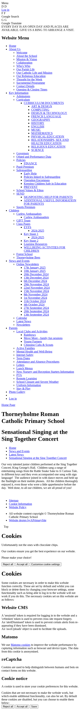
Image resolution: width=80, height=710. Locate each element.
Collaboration (24, 62)
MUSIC (36, 129)
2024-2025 (37, 230)
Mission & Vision (26, 59)
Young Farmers (33, 341)
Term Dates (23, 358)
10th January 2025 (35, 271)
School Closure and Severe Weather (37, 381)
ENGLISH (37, 126)
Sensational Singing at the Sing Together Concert (38, 458)
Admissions (23, 96)
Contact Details (25, 86)
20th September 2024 (36, 311)
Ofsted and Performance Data (33, 156)
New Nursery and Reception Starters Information (45, 371)
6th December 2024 (35, 281)
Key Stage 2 (31, 240)
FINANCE (30, 163)
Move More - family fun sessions (43, 338)
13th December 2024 (36, 277)
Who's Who (23, 66)
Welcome (21, 52)
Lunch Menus (24, 368)
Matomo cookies (20, 644)
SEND (20, 193)
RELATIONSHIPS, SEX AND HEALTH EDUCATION (50, 141)
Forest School (24, 254)
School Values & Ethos (30, 190)
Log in (5, 9)
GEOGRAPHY (40, 119)
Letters (20, 365)
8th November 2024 (35, 294)
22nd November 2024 (37, 287)
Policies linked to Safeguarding (42, 176)
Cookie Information (20, 503)
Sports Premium (25, 207)
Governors (22, 153)
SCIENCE (37, 150)
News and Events (19, 260)
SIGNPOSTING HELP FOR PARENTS (48, 197)
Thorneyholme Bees (28, 257)
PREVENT (31, 187)
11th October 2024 (35, 301)
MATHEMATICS (42, 133)
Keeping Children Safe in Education (45, 183)
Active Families (25, 348)
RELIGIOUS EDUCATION (48, 146)
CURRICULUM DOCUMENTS (44, 103)
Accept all (22, 564)
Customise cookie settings (45, 564)
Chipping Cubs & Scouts (38, 344)
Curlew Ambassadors (28, 213)
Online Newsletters (27, 264)
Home (12, 45)
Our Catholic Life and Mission (34, 72)
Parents (13, 328)
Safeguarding (24, 170)
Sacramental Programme (30, 82)
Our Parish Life (25, 69)
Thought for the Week (29, 79)
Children (14, 210)
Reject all (8, 564)
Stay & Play (23, 388)
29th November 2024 (36, 284)
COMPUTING (40, 109)
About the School (26, 55)
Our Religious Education (31, 76)
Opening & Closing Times (31, 89)
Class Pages (23, 223)
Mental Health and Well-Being (34, 351)
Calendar (21, 318)
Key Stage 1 (31, 234)
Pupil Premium (25, 166)
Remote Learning (26, 378)
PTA (19, 375)
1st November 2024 (35, 297)
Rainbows (30, 334)
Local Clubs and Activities (31, 331)
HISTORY (37, 123)
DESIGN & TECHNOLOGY (49, 113)
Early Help (30, 173)
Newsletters (23, 324)
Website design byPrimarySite (27, 520)
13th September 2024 (36, 314)
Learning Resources (35, 244)
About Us (14, 49)
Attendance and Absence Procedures (37, 361)
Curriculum (23, 99)
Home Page (8, 405)
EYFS (27, 227)
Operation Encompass (37, 180)
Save (34, 706)
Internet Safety (24, 354)
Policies (20, 160)
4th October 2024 (34, 304)
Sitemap (13, 500)
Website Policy (17, 507)
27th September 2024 (36, 307)
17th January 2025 (35, 267)
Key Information (18, 92)
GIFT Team (23, 220)
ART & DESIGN (41, 106)
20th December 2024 (36, 274)
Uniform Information (28, 385)
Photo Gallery (17, 391)
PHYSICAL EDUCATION (47, 136)
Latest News (23, 321)
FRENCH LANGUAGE (46, 116)
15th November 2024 (36, 291)
